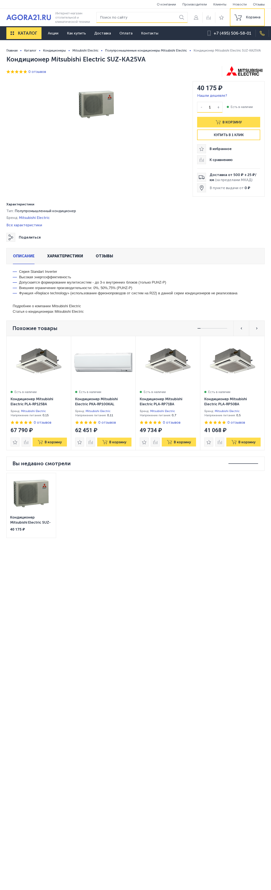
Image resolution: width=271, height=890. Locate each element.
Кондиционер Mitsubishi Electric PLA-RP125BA (32, 401)
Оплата (126, 33)
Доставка (102, 33)
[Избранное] (221, 17)
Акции (53, 33)
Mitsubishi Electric (34, 218)
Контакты (149, 33)
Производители (194, 4)
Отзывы (259, 4)
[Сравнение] (208, 17)
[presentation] (39, 393)
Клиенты (219, 4)
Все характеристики (24, 225)
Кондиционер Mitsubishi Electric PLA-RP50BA (225, 401)
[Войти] (196, 17)
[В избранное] (15, 442)
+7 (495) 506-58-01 (232, 33)
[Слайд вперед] (257, 328)
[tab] (24, 256)
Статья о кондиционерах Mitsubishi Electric (48, 312)
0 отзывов (37, 72)
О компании (166, 4)
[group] (247, 17)
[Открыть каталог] (12, 33)
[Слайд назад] (241, 328)
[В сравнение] (26, 442)
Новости (240, 4)
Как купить (76, 33)
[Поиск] (182, 17)
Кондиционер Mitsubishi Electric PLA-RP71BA (161, 401)
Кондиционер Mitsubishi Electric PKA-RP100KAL (96, 401)
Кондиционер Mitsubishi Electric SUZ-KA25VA (30, 520)
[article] (39, 393)
